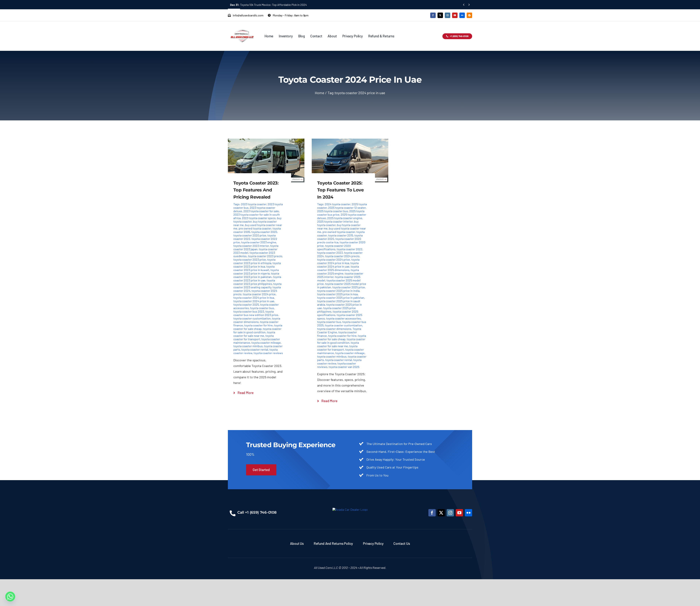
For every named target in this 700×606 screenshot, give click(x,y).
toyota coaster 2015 (340, 235)
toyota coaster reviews (268, 353)
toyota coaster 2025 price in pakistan (340, 297)
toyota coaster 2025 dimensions (338, 268)
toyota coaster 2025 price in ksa (337, 294)
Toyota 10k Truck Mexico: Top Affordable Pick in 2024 (268, 4)
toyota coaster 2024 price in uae (253, 301)
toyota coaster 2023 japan (255, 247)
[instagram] (447, 15)
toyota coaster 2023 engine (258, 242)
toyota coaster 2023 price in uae (257, 278)
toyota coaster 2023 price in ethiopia (254, 261)
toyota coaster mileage (266, 342)
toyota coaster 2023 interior (251, 245)
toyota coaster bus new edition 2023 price (255, 313)
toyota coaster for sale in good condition (257, 330)
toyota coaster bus (262, 308)
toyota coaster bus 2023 (248, 311)
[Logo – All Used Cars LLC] (242, 27)
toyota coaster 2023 (330, 252)
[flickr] (462, 15)
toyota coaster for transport (253, 337)
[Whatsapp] (10, 596)
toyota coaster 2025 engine (338, 271)
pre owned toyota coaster (255, 228)
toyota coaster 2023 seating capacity (257, 285)
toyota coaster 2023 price (249, 259)
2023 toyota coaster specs (259, 218)
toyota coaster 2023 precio (265, 256)
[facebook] (433, 15)
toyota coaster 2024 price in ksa (253, 297)
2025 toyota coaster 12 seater (347, 207)
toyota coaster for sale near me (254, 333)
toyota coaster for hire (258, 325)
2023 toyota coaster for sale (261, 211)
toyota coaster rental (254, 349)
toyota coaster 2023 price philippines (254, 282)
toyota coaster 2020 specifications (334, 247)
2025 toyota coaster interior (335, 221)
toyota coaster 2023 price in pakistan (256, 275)
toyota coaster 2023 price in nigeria (256, 271)
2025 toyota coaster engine (344, 218)
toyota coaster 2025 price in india (338, 290)
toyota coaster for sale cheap (257, 326)
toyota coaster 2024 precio (342, 256)
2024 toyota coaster (337, 204)
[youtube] (455, 15)
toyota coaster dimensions (256, 320)
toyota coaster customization (252, 318)
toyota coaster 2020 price (249, 235)
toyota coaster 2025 (246, 304)
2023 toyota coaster (253, 204)
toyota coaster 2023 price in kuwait (254, 268)
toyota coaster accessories (343, 318)
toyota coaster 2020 (264, 232)
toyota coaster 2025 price (348, 287)
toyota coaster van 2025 (344, 366)
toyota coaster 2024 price (259, 294)
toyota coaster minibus (248, 346)
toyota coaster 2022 (349, 249)
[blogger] (469, 15)
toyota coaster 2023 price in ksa (257, 264)
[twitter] (440, 15)
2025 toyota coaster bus (332, 211)
